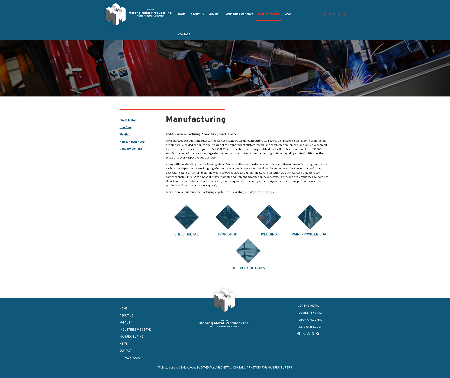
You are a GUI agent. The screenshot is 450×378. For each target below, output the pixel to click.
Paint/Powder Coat (133, 142)
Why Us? (214, 14)
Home (181, 14)
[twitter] (329, 15)
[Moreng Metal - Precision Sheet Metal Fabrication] (225, 323)
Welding (125, 135)
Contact (184, 34)
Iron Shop (126, 127)
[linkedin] (339, 15)
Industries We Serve (239, 14)
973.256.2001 (312, 327)
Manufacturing (269, 14)
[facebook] (324, 15)
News (288, 14)
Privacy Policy (131, 358)
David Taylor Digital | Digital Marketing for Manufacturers (246, 368)
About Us (197, 14)
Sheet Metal (128, 120)
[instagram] (334, 15)
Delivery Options (131, 149)
